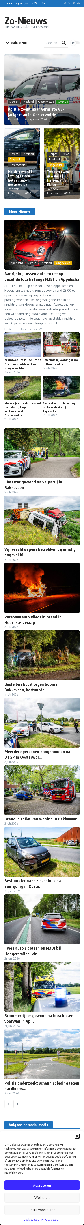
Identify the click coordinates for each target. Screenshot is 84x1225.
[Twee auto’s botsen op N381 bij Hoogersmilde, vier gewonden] (42, 919)
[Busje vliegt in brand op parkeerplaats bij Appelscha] (61, 388)
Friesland (28, 101)
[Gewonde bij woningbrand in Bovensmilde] (61, 344)
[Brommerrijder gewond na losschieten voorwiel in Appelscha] (42, 986)
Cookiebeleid (31, 1219)
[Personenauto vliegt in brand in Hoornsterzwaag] (42, 588)
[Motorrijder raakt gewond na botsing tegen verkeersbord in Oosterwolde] (22, 388)
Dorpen (13, 101)
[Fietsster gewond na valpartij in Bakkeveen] (42, 453)
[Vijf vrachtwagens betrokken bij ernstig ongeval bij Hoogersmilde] (42, 520)
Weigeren (42, 1197)
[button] (77, 1136)
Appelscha (17, 263)
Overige (63, 101)
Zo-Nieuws (25, 20)
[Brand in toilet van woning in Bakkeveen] (42, 790)
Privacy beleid (49, 1219)
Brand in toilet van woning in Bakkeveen (41, 818)
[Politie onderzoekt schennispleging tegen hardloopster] (42, 1054)
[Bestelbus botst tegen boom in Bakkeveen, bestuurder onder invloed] (42, 655)
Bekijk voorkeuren (42, 1210)
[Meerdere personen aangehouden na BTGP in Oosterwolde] (42, 723)
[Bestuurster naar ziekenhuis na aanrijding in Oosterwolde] (42, 852)
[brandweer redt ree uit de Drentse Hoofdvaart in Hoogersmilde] (22, 344)
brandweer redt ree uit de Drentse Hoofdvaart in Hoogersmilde (22, 364)
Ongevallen (16, 159)
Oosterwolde (46, 101)
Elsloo (65, 154)
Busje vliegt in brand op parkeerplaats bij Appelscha (59, 407)
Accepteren (42, 1185)
